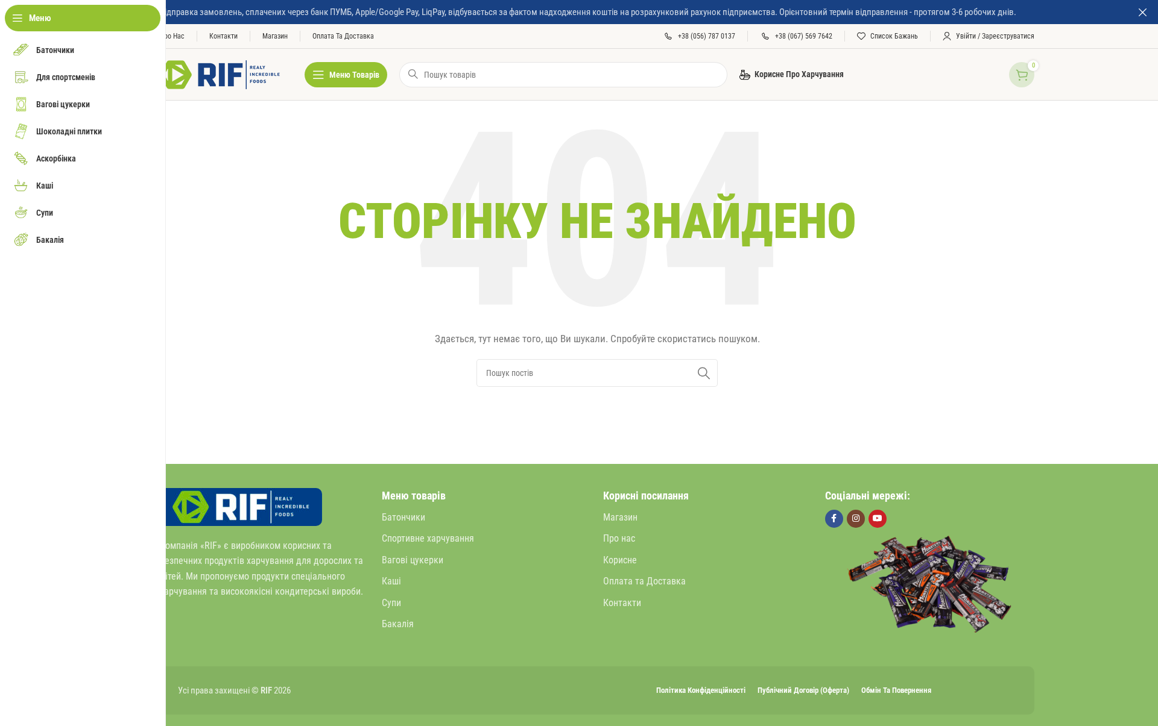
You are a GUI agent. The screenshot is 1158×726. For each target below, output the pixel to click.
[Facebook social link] (834, 519)
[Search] (704, 373)
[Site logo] (220, 73)
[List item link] (487, 517)
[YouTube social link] (877, 519)
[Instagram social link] (856, 519)
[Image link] (241, 506)
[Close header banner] (1143, 12)
